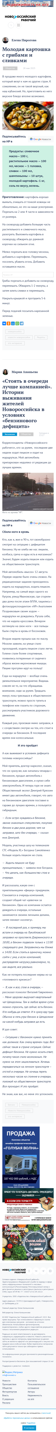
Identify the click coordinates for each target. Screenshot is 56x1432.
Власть (5, 1395)
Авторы (31, 1391)
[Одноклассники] (8, 323)
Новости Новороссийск (19, 1110)
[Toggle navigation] (18, 25)
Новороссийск (29, 1104)
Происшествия (9, 1384)
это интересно (15, 343)
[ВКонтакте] (4, 323)
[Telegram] (21, 323)
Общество (10, 68)
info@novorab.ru (9, 1375)
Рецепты (41, 337)
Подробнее (31, 1423)
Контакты (32, 1380)
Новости (6, 1380)
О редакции (8, 1399)
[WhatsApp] (17, 323)
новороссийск (15, 331)
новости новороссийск (19, 337)
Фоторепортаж (9, 1391)
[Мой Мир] (13, 323)
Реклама (6, 1403)
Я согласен (29, 1428)
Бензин (11, 1104)
